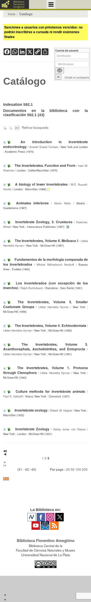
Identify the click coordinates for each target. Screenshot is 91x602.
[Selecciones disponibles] (17, 127)
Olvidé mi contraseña (77, 77)
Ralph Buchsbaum (32, 288)
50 (72, 469)
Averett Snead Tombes (43, 147)
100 (78, 469)
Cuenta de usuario (67, 50)
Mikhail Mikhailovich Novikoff (55, 264)
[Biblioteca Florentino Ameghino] (14, 4)
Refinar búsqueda (35, 127)
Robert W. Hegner (61, 410)
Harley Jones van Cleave (69, 429)
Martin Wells (62, 203)
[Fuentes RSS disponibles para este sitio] (45, 478)
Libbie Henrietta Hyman (54, 307)
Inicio (11, 13)
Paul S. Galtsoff (13, 396)
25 (68, 469)
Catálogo (24, 81)
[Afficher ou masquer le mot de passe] (59, 70)
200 (85, 469)
